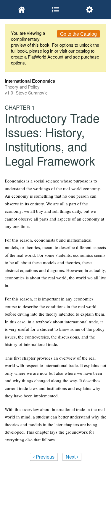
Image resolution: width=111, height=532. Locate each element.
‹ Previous (43, 456)
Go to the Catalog (78, 34)
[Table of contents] (55, 9)
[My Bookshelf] (21, 9)
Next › (72, 456)
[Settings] (89, 9)
